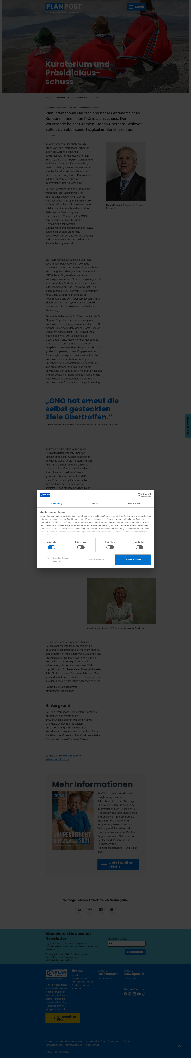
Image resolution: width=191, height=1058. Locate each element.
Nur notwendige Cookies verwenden (58, 559)
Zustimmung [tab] (56, 503)
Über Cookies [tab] (134, 503)
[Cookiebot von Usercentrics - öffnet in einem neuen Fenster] (139, 495)
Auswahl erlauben (95, 560)
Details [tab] (95, 503)
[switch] (81, 547)
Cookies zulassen (133, 560)
